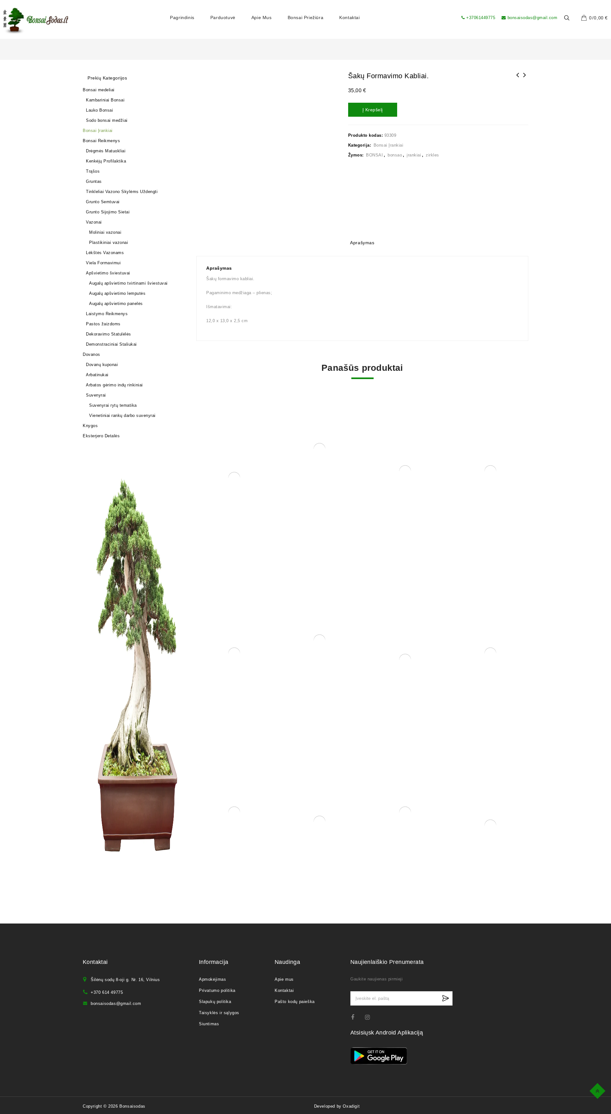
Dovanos (93, 125)
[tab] (362, 243)
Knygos (91, 135)
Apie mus (261, 17)
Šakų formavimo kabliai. (517, 79)
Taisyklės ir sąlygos (219, 689)
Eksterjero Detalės (102, 145)
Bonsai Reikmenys (103, 115)
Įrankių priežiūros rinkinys (524, 79)
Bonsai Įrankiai (438, 145)
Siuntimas (209, 700)
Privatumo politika (217, 667)
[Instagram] (370, 693)
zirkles (481, 155)
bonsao (444, 155)
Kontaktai (349, 17)
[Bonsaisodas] (35, 21)
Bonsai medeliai (100, 94)
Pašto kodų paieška (295, 678)
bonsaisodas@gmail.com (532, 17)
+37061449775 (480, 17)
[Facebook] (356, 693)
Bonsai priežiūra (306, 17)
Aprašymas (362, 242)
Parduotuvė (222, 17)
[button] (381, 87)
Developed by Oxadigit (337, 782)
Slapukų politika (215, 678)
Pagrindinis (182, 17)
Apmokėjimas (212, 656)
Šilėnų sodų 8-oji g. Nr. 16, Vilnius (125, 656)
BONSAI (423, 155)
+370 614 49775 (107, 669)
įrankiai (463, 155)
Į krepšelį (421, 109)
